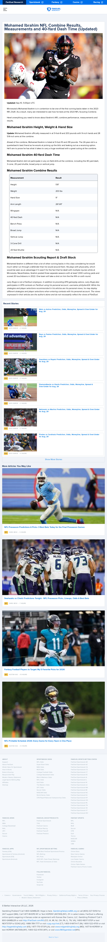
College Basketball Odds (45, 775)
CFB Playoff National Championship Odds (51, 798)
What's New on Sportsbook (12, 767)
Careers (7, 895)
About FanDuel (7, 764)
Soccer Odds (41, 790)
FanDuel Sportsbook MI (79, 790)
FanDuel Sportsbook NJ (79, 795)
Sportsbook (34, 2)
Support (5, 762)
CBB (72, 844)
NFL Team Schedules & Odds (47, 862)
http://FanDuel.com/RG (33, 920)
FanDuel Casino (42, 826)
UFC (3, 831)
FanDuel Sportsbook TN (79, 805)
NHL (3, 828)
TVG (38, 823)
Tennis (73, 836)
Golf (72, 833)
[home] (54, 9)
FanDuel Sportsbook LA (79, 785)
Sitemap (5, 785)
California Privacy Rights (67, 895)
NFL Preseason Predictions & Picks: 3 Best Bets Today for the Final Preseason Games (44, 527)
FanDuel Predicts (43, 833)
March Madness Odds (44, 777)
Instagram (40, 880)
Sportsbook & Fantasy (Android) (13, 854)
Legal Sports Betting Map (11, 780)
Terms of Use (83, 895)
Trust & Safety (28, 895)
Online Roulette (76, 862)
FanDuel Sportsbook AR (79, 762)
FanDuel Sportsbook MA (79, 787)
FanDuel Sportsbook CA (79, 767)
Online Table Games (78, 864)
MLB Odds (40, 770)
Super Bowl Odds (43, 764)
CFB (72, 831)
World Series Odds (43, 795)
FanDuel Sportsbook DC (79, 775)
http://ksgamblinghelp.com (14, 927)
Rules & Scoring (7, 772)
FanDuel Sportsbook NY (79, 798)
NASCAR (74, 839)
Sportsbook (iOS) (8, 856)
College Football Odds (44, 772)
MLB (5, 328)
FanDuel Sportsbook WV (79, 813)
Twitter (39, 877)
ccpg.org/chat (53, 924)
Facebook (40, 875)
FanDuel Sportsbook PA (79, 803)
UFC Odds (40, 787)
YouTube (40, 882)
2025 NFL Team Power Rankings (48, 859)
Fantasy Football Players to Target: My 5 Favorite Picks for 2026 (34, 670)
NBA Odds (40, 767)
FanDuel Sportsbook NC (79, 793)
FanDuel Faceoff (42, 831)
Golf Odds (40, 782)
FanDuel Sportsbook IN (79, 782)
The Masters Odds (43, 785)
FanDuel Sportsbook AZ (79, 764)
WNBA (73, 841)
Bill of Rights (40, 895)
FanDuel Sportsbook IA (79, 777)
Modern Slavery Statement (11, 777)
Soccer (4, 833)
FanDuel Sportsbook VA (79, 808)
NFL (6, 532)
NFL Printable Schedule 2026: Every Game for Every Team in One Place (38, 741)
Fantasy (55, 2)
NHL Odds (40, 780)
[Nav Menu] (5, 9)
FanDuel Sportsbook (44, 821)
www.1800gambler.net (65, 930)
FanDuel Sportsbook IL (79, 780)
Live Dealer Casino (77, 859)
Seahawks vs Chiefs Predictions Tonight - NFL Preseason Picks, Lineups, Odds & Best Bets (46, 598)
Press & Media (82, 898)
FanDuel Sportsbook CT (79, 772)
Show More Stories (53, 460)
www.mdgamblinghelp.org (67, 927)
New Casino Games (78, 854)
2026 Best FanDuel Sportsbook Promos (50, 851)
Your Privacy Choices (97, 895)
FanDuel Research (14, 2)
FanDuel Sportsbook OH (79, 800)
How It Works (7, 770)
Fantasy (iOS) (6, 851)
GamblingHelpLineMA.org (65, 911)
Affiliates (5, 782)
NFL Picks (40, 856)
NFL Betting (41, 854)
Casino (76, 2)
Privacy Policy (52, 895)
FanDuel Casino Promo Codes (81, 867)
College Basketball (9, 826)
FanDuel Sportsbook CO (79, 770)
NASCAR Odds (42, 793)
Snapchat (40, 885)
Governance (16, 895)
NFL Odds (40, 762)
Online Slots (75, 851)
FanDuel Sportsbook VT (79, 810)
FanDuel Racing (42, 828)
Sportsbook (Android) (9, 859)
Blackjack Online (76, 856)
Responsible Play (8, 775)
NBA (4, 823)
